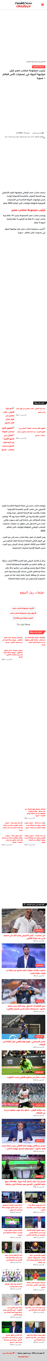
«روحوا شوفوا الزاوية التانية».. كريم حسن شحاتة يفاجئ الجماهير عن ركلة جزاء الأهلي (35, 1232)
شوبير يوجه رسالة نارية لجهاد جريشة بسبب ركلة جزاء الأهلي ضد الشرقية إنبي (35, 1337)
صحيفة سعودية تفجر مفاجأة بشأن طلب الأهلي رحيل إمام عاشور (35, 1285)
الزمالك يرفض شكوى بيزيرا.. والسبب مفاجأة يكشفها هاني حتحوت (12, 1232)
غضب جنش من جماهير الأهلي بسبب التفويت (26, 1077)
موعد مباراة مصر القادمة (23, 618)
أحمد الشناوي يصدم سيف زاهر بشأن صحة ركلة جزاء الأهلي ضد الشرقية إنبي (13, 1257)
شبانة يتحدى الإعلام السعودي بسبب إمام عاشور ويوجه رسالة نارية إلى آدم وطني (12, 1207)
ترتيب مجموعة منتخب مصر (23, 608)
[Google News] (23, 624)
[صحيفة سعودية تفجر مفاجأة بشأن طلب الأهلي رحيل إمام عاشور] (35, 1274)
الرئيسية (41, 62)
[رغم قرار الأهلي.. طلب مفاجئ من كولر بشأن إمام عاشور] (8, 416)
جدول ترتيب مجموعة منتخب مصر (22, 613)
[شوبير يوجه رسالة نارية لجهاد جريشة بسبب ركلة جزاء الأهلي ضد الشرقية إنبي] (35, 1327)
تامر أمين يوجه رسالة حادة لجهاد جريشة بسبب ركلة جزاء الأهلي (35, 1207)
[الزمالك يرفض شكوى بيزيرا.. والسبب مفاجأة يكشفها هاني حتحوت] (12, 1222)
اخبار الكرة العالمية (32, 62)
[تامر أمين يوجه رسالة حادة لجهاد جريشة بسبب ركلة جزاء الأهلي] (35, 1197)
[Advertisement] (23, 35)
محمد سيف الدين (37, 133)
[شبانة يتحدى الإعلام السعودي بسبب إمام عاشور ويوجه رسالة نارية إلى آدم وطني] (12, 1197)
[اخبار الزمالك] (23, 5)
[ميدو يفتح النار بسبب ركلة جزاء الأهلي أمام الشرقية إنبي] (35, 1299)
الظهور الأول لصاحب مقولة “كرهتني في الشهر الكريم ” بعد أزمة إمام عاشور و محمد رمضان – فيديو (31, 431)
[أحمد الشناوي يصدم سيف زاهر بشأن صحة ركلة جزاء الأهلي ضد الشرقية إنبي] (12, 1247)
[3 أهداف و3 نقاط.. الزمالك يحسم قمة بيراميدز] (12, 1275)
